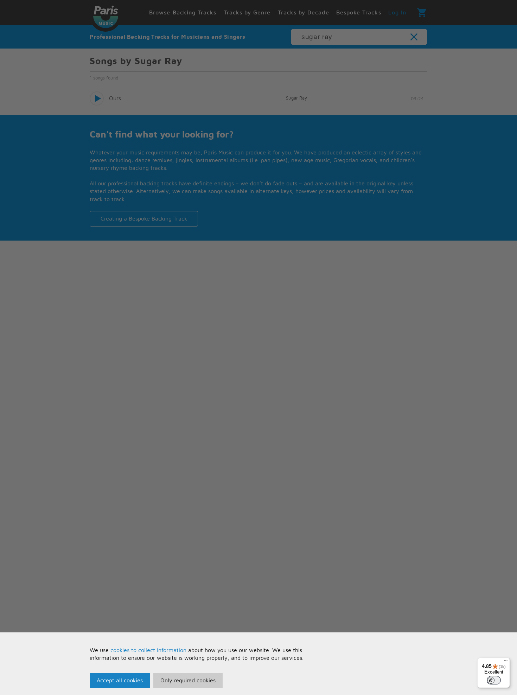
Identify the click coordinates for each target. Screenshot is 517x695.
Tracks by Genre (247, 12)
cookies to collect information (148, 650)
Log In (397, 12)
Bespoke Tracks (358, 12)
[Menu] (506, 662)
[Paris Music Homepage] (105, 16)
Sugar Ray (296, 98)
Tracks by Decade (303, 12)
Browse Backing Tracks (182, 12)
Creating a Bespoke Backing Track (144, 219)
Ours (115, 98)
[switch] (494, 680)
